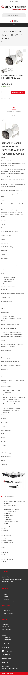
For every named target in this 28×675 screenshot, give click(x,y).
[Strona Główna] (1, 41)
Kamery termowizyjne (8, 515)
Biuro (4, 547)
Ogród (4, 554)
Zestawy (5, 528)
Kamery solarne (7, 513)
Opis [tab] (14, 107)
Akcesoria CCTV (7, 545)
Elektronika (5, 552)
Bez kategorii (6, 561)
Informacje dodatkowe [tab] (14, 111)
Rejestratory (6, 530)
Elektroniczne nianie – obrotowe (11, 521)
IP (4, 507)
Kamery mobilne (7, 503)
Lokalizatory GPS (7, 535)
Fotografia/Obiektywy (8, 542)
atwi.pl (11, 673)
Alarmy (4, 533)
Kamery (8, 98)
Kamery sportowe (8, 519)
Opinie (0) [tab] (14, 115)
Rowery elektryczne (7, 540)
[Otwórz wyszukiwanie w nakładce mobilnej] (14, 15)
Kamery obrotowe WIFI (11, 511)
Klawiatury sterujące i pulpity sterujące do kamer (15, 501)
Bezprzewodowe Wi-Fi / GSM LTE (17, 98)
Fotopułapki (6, 517)
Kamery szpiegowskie (8, 526)
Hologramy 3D (6, 538)
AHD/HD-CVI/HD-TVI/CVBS (10, 505)
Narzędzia (5, 550)
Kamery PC (6, 523)
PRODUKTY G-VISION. (8, 559)
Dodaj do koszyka (17, 92)
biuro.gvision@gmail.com (10, 651)
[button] (14, 25)
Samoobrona (6, 557)
